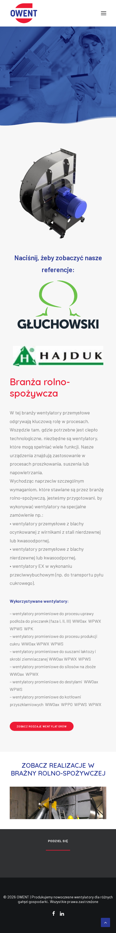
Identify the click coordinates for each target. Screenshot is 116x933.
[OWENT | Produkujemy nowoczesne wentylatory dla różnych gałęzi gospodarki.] (24, 13)
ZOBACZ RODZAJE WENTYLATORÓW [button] (42, 726)
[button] (103, 13)
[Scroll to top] (105, 921)
